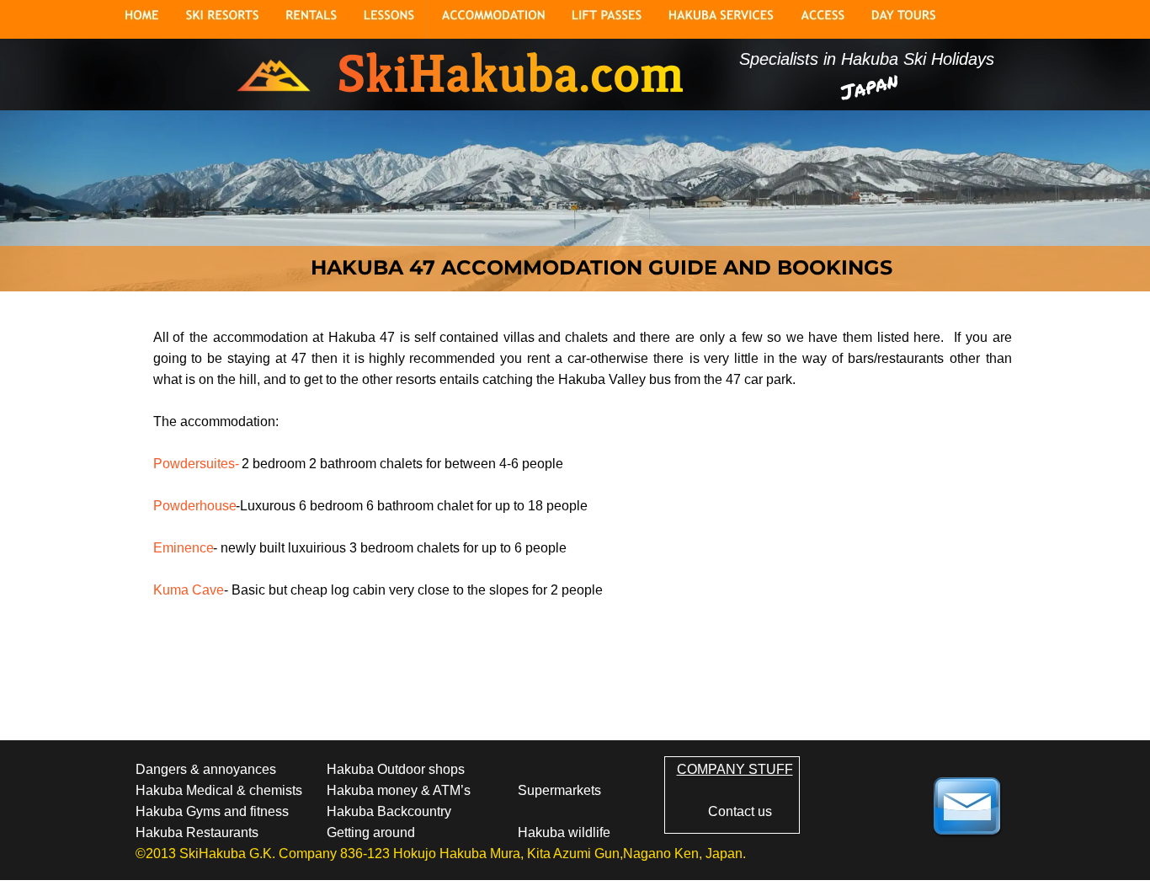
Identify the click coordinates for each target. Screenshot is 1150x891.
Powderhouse (195, 506)
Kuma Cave (188, 590)
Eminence (183, 548)
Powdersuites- (196, 463)
